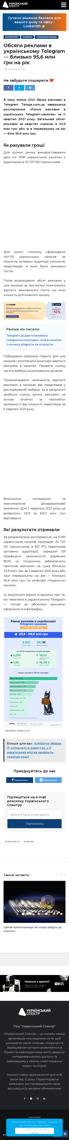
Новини (27, 37)
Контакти (34, 1117)
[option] (34, 908)
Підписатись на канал (34, 1131)
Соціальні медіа (46, 37)
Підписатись (20, 780)
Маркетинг (12, 37)
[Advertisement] (34, 205)
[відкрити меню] (63, 4)
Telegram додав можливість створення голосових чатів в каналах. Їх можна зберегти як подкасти (34, 340)
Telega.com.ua (12, 841)
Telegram (28, 841)
